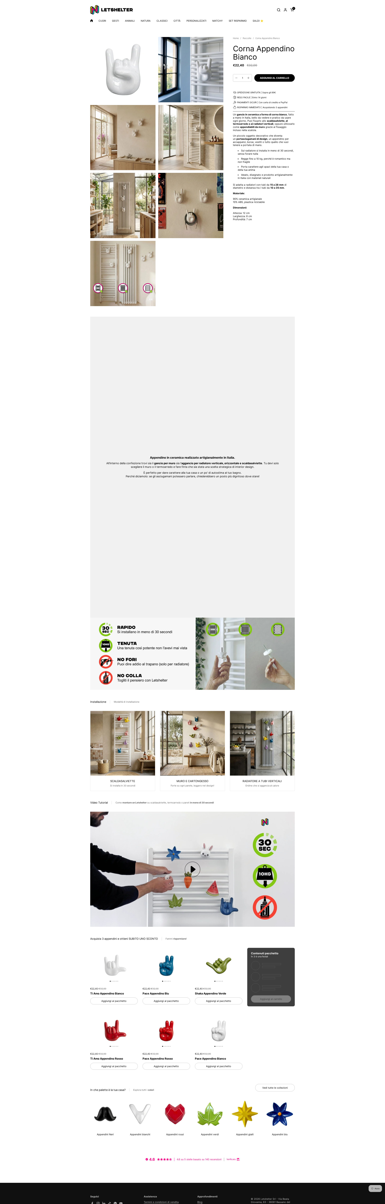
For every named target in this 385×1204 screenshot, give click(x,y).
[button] (278, 10)
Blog (199, 1202)
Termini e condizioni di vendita (161, 1202)
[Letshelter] (111, 10)
